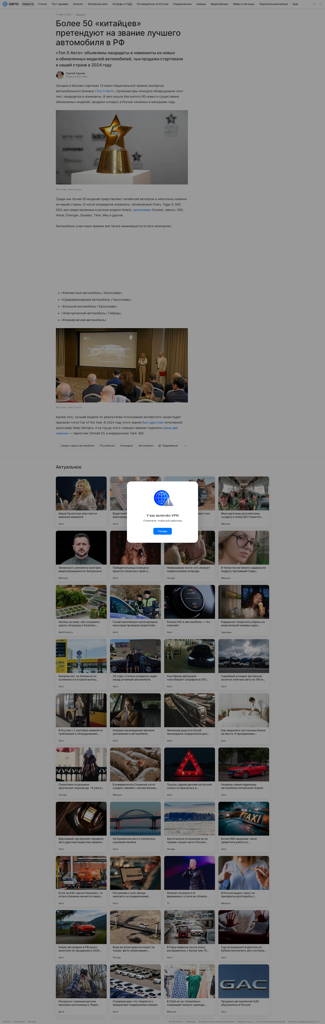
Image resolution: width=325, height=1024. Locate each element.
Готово (162, 531)
